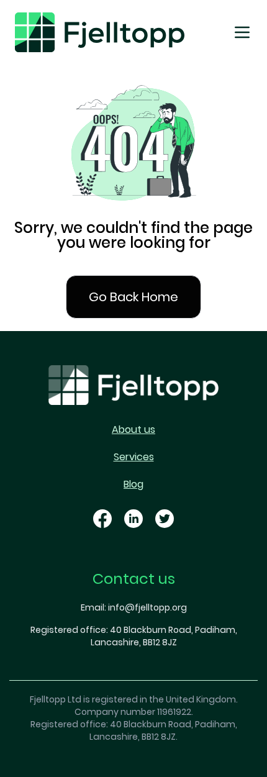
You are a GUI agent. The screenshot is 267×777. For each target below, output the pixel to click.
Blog (133, 484)
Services (134, 457)
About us (133, 429)
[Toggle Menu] (242, 32)
